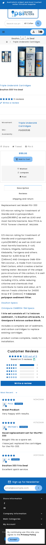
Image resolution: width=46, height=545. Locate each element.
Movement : (7, 122)
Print (23, 177)
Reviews (23, 193)
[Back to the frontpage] (7, 42)
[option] (6, 56)
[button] (7, 99)
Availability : (7, 134)
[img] (8, 399)
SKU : (4, 130)
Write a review (10, 102)
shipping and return (23, 199)
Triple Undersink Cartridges (26, 42)
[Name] (38, 488)
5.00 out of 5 (30, 356)
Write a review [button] (23, 383)
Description (23, 188)
